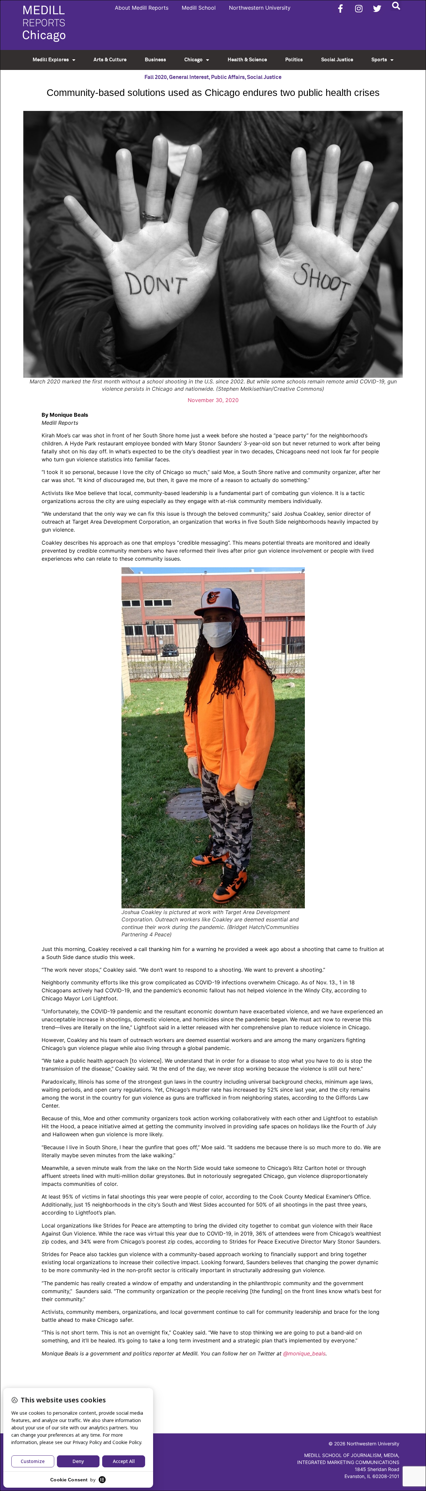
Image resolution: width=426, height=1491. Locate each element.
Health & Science (247, 59)
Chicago (193, 59)
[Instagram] (358, 8)
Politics (294, 59)
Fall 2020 (155, 77)
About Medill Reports (141, 7)
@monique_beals (304, 1353)
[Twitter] (377, 8)
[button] (395, 5)
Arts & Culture (110, 59)
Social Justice (337, 59)
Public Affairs (228, 77)
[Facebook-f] (340, 8)
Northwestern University (260, 7)
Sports (379, 59)
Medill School (199, 7)
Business (155, 59)
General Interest (189, 77)
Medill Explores (51, 59)
